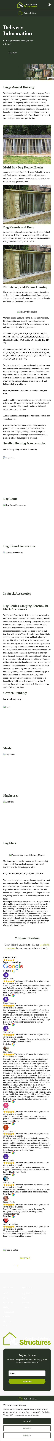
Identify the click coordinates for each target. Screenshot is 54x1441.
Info (5, 1326)
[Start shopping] (43, 5)
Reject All (27, 1435)
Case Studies (8, 1303)
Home (5, 1293)
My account (27, 1293)
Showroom (26, 1307)
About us (7, 1321)
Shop (5, 1298)
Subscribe (27, 1381)
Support (25, 1303)
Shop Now (13, 53)
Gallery (6, 1307)
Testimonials (8, 1312)
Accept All (27, 1421)
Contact (6, 1316)
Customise (27, 1428)
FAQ (24, 1298)
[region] (27, 1421)
